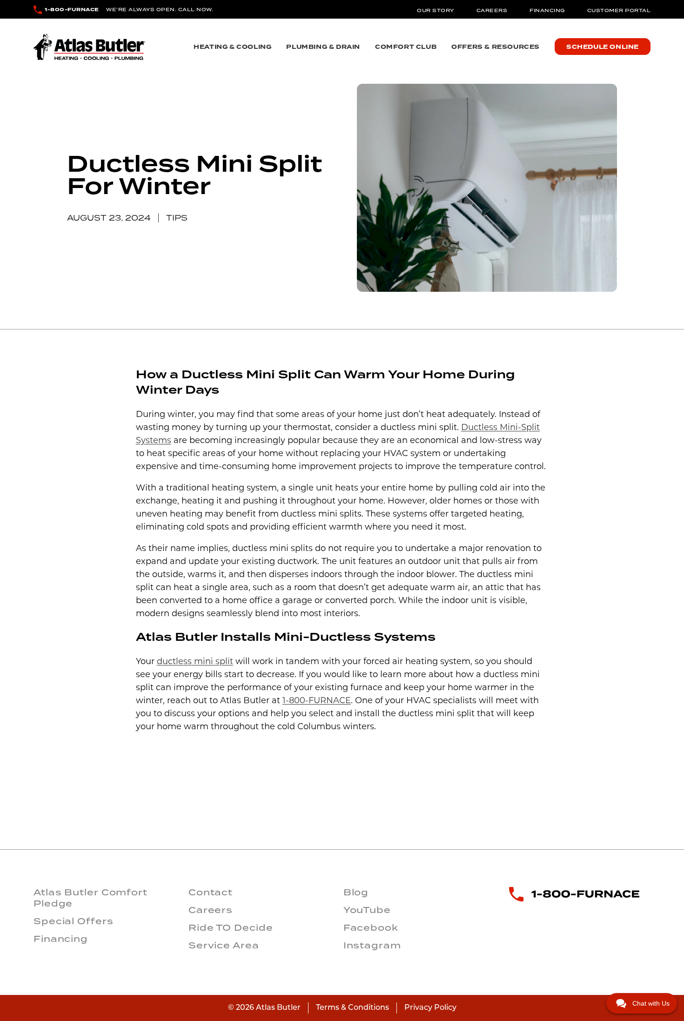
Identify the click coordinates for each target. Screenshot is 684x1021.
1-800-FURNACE (72, 9)
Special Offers (74, 921)
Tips (177, 218)
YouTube (367, 910)
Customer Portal (619, 10)
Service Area (223, 945)
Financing (547, 10)
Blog (356, 892)
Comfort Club (405, 47)
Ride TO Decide (230, 927)
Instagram (372, 945)
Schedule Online (602, 47)
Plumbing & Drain (323, 47)
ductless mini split (195, 662)
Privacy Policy (430, 1008)
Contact (210, 892)
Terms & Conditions (352, 1008)
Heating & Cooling (232, 47)
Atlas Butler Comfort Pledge (91, 897)
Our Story (435, 10)
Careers (492, 10)
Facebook (370, 927)
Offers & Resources (495, 47)
